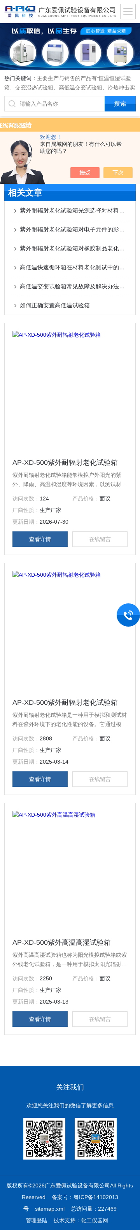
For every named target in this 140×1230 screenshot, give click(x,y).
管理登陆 (36, 1220)
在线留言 (100, 539)
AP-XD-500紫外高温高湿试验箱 (61, 942)
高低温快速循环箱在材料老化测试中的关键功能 (74, 267)
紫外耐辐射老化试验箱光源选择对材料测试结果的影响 (74, 210)
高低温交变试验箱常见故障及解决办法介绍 (74, 286)
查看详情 (40, 539)
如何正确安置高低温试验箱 (55, 305)
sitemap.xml (50, 1209)
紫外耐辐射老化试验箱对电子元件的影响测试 (74, 229)
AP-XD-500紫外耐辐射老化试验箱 (65, 462)
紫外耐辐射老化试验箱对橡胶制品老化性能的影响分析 (74, 248)
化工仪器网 (94, 1220)
